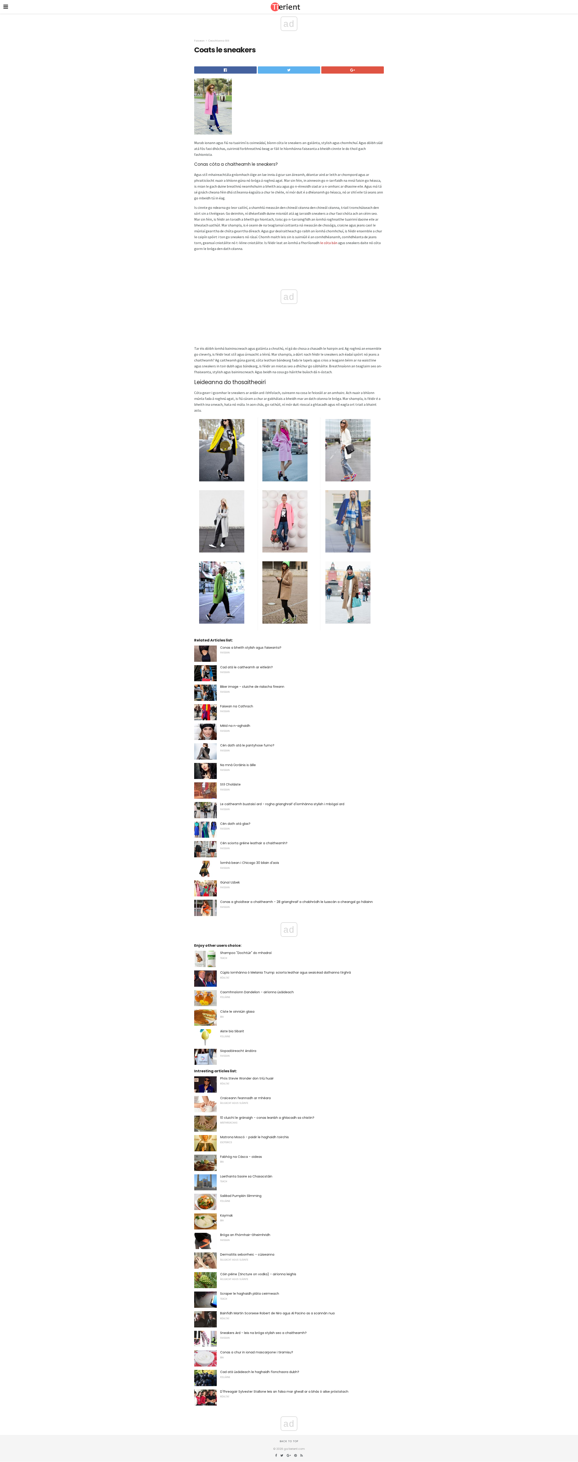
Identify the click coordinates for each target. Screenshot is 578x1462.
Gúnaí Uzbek (230, 882)
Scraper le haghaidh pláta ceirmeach (249, 1293)
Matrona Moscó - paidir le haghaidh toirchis (254, 1137)
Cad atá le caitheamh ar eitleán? (246, 667)
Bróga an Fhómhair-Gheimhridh (245, 1235)
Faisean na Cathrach (236, 706)
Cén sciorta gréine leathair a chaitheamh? (253, 843)
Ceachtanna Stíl (218, 40)
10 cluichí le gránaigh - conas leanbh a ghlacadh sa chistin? (267, 1117)
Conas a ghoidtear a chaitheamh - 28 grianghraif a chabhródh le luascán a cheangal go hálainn (296, 902)
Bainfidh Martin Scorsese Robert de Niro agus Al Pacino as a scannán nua (277, 1313)
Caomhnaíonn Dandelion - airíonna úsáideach (257, 992)
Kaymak (226, 1215)
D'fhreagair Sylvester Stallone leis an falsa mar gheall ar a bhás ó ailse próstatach (284, 1391)
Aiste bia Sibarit (232, 1031)
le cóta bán (328, 242)
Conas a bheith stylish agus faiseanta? (250, 647)
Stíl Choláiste (230, 784)
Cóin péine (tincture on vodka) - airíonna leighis (258, 1274)
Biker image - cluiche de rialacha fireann (252, 686)
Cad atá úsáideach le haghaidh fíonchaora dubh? (259, 1372)
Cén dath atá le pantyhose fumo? (247, 745)
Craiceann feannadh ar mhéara (245, 1098)
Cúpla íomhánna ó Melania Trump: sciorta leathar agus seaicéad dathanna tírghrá (285, 972)
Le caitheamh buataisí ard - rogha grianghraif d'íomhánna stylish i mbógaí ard (282, 804)
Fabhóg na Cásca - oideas (241, 1156)
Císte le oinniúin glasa (237, 1011)
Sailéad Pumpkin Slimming (240, 1196)
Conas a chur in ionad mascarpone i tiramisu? (256, 1352)
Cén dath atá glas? (235, 823)
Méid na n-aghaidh (235, 725)
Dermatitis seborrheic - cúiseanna (247, 1254)
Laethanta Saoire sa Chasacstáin (246, 1176)
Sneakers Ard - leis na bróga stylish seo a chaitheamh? (263, 1333)
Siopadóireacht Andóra (238, 1051)
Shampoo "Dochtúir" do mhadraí (246, 953)
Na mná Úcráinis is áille (238, 765)
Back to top (289, 1441)
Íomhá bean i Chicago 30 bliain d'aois (249, 862)
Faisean (199, 40)
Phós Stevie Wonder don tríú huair (247, 1078)
